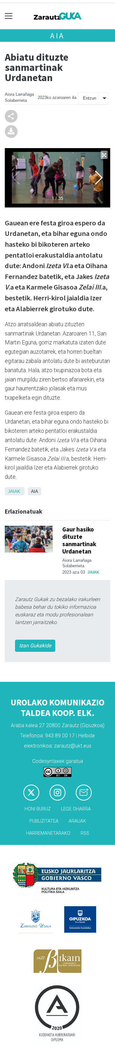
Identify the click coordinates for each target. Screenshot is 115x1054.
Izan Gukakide (35, 646)
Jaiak (14, 491)
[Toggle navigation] (9, 16)
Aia (57, 36)
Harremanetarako (48, 833)
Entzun (89, 98)
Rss (84, 833)
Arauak (77, 821)
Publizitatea (43, 821)
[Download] (11, 131)
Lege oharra (76, 809)
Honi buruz (38, 809)
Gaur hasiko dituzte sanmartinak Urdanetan (79, 540)
